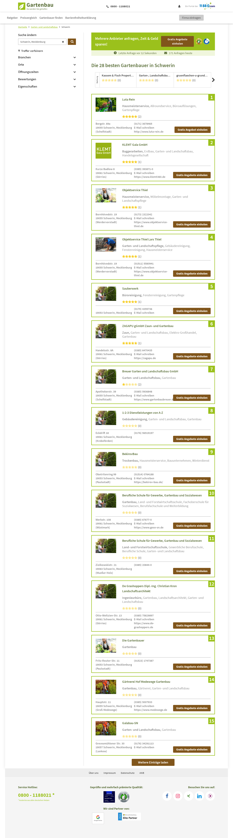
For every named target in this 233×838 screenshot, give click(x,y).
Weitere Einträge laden (153, 762)
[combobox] (42, 42)
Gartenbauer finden (51, 18)
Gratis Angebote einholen (191, 175)
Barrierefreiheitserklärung (80, 18)
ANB (141, 772)
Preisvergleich (28, 18)
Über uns (93, 772)
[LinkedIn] (199, 796)
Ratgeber (12, 18)
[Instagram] (178, 796)
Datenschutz (127, 772)
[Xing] (188, 796)
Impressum (110, 772)
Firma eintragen (191, 18)
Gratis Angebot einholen (192, 129)
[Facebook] (167, 796)
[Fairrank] (210, 796)
